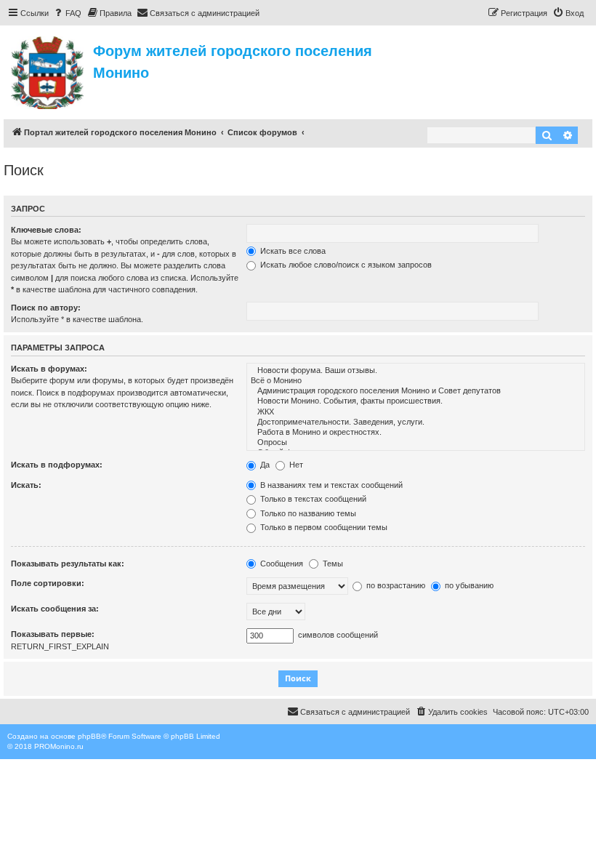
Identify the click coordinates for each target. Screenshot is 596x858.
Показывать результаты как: (67, 563)
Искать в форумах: (49, 368)
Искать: (26, 485)
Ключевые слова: (46, 229)
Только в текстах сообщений (312, 498)
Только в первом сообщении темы (322, 527)
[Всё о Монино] (415, 381)
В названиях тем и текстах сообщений (330, 485)
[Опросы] (415, 443)
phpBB (89, 736)
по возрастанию (394, 585)
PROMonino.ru (59, 746)
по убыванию (468, 585)
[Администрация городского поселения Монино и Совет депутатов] (415, 391)
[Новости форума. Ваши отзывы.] (415, 371)
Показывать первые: (52, 634)
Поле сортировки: (47, 583)
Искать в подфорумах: (56, 464)
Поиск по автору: (46, 307)
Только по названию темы (307, 513)
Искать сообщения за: (55, 608)
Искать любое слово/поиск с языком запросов (345, 264)
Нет (295, 464)
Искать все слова (292, 250)
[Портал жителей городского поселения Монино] (48, 70)
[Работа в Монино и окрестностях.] (415, 433)
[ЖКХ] (415, 412)
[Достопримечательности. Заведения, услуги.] (415, 422)
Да (264, 464)
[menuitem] (66, 13)
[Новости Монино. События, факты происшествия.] (415, 401)
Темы (332, 563)
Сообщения (280, 563)
